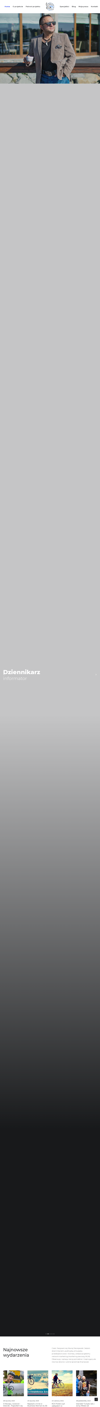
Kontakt (94, 7)
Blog (74, 7)
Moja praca (83, 7)
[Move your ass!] (50, 6)
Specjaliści (64, 7)
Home (7, 7)
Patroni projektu (33, 7)
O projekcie (18, 7)
